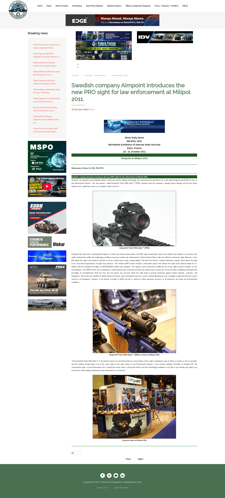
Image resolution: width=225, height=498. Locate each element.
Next (140, 459)
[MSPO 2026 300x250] (47, 156)
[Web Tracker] (76, 452)
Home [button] (39, 6)
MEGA (185, 6)
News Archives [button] (62, 6)
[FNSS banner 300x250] (47, 280)
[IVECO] (165, 37)
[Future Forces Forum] (104, 45)
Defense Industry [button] (114, 6)
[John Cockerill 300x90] (47, 304)
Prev (128, 459)
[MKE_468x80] (104, 55)
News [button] (49, 6)
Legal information (121, 487)
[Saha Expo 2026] (104, 35)
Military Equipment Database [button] (138, 6)
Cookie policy (102, 487)
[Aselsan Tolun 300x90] (47, 256)
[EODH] (47, 217)
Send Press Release (94, 6)
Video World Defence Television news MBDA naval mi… (46, 119)
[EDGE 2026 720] (112, 20)
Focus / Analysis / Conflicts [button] (166, 6)
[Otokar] (47, 241)
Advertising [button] (77, 6)
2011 (92, 109)
